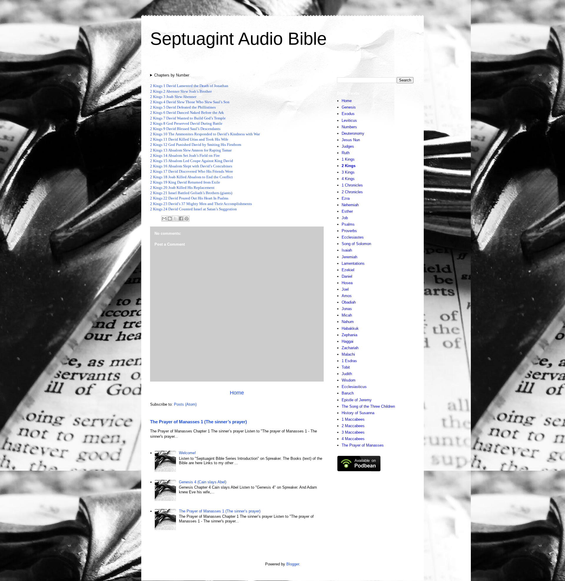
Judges (348, 146)
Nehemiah (350, 205)
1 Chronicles (352, 185)
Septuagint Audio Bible (238, 39)
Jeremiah (349, 257)
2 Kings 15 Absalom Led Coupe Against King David (191, 161)
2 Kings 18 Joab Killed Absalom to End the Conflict (191, 177)
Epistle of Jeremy (357, 400)
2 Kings (348, 166)
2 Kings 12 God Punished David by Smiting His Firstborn (195, 144)
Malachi (348, 354)
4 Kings (348, 179)
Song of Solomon (356, 244)
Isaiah (347, 250)
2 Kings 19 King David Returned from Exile (185, 182)
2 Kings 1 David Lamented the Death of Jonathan (189, 86)
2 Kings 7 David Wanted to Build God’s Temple (188, 118)
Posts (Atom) (185, 404)
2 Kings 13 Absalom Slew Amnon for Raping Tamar (191, 150)
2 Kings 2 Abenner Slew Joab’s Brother (181, 91)
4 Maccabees (353, 439)
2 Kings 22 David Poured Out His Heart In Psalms (189, 198)
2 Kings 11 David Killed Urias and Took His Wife (189, 139)
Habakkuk (350, 328)
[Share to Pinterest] (187, 219)
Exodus (348, 113)
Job (345, 218)
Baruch (348, 393)
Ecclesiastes (353, 237)
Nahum (348, 321)
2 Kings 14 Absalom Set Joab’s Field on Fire (185, 155)
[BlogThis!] (170, 219)
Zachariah (350, 348)
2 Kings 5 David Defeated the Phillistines (183, 107)
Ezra (346, 198)
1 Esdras (349, 361)
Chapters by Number (171, 75)
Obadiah (349, 302)
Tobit (346, 367)
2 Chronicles (352, 192)
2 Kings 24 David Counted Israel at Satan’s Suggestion (193, 209)
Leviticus (349, 120)
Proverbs (349, 231)
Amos (347, 296)
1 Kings (348, 159)
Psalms (348, 224)
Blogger (292, 564)
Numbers (349, 127)
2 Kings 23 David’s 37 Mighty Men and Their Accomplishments (201, 204)
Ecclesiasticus (354, 386)
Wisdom (348, 380)
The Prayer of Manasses (363, 445)
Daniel (347, 276)
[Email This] (164, 219)
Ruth (346, 153)
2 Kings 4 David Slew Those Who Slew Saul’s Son (190, 102)
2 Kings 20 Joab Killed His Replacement (182, 187)
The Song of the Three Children (368, 406)
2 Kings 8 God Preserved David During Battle (186, 123)
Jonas (347, 309)
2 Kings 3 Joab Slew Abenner (173, 96)
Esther (347, 211)
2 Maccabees (353, 426)
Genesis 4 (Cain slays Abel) (202, 482)
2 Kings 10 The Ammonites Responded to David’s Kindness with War (205, 134)
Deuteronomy (353, 133)
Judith (347, 374)
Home (237, 393)
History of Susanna (358, 413)
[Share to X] (175, 219)
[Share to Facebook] (181, 219)
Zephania (349, 335)
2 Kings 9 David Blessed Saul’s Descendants (185, 128)
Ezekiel (348, 270)
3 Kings (348, 172)
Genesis (349, 107)
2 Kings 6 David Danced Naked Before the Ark (187, 112)
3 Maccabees (353, 432)
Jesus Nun (351, 140)
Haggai (347, 341)
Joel (345, 289)
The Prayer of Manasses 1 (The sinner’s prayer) (198, 421)
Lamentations (353, 263)
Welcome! (187, 453)
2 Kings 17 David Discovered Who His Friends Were (191, 171)
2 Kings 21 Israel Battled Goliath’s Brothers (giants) (191, 193)
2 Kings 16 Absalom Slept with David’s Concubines (191, 166)
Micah (347, 315)
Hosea (347, 283)
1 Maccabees (353, 419)
